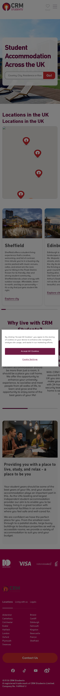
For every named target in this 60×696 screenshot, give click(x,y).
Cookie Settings (30, 359)
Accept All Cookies (30, 351)
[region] (29, 348)
